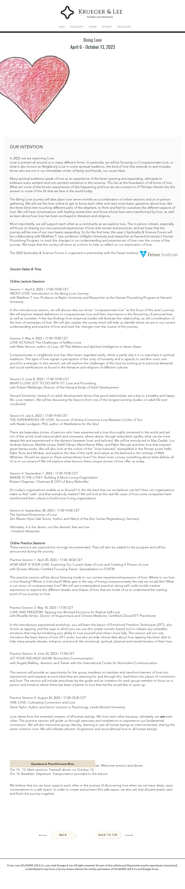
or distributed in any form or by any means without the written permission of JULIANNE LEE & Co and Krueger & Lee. (92, 869)
